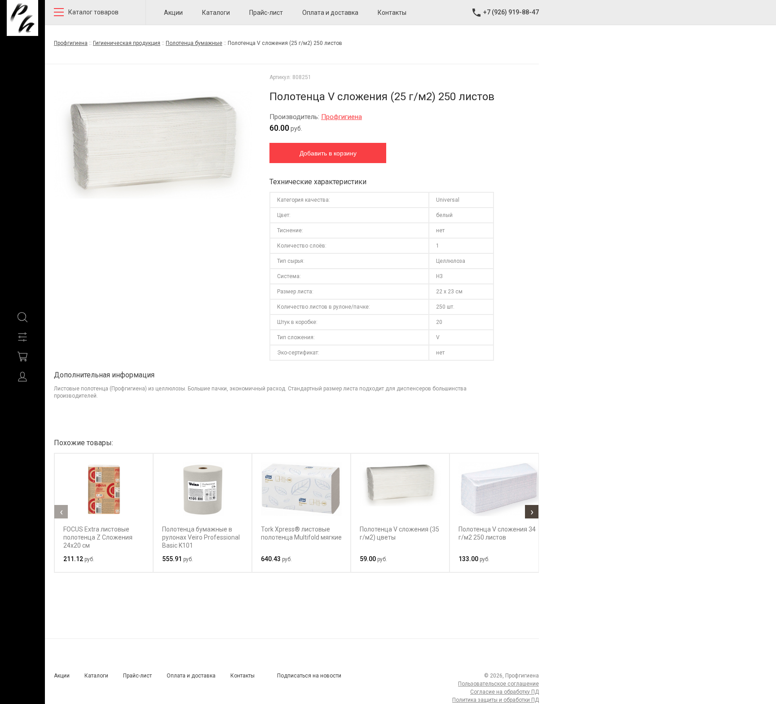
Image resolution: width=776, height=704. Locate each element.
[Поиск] (22, 317)
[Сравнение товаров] (22, 337)
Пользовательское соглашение (498, 684)
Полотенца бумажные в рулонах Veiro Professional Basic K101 (201, 537)
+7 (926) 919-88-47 (511, 12)
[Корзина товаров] (22, 356)
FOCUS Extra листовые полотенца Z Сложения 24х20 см (97, 537)
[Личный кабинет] (22, 376)
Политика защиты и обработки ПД (495, 700)
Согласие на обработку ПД (504, 692)
